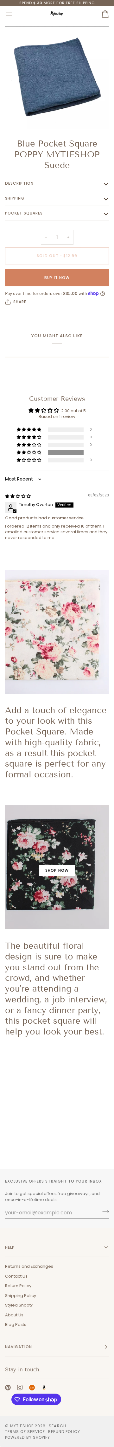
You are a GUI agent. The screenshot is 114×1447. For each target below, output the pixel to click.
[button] (29, 452)
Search (57, 1426)
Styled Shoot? (19, 1305)
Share (19, 301)
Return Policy (18, 1286)
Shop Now (57, 870)
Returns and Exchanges (29, 1266)
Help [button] (10, 1247)
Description (19, 183)
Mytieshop (22, 1426)
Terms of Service (25, 1431)
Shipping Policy (20, 1296)
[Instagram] (20, 1387)
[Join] (103, 1212)
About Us (14, 1315)
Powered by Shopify (27, 1437)
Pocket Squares (24, 213)
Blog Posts (15, 1324)
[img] (18, 496)
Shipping (15, 198)
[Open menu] (14, 14)
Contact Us (16, 1276)
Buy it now (57, 277)
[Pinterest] (8, 1387)
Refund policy (64, 1431)
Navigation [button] (18, 1346)
